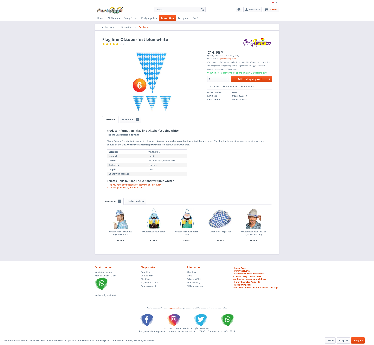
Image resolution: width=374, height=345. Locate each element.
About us (191, 272)
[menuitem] (180, 9)
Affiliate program (195, 286)
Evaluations (130, 119)
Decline (330, 340)
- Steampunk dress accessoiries (249, 273)
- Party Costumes (241, 270)
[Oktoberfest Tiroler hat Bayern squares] (120, 218)
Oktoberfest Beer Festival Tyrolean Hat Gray (253, 233)
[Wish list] (239, 9)
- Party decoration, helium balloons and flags (255, 287)
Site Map (145, 279)
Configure (358, 340)
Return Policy (193, 282)
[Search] (202, 9)
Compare (214, 86)
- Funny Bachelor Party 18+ (246, 282)
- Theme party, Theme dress (247, 276)
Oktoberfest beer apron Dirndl (187, 233)
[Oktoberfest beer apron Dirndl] (187, 218)
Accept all (343, 340)
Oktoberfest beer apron (153, 231)
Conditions (146, 272)
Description (110, 119)
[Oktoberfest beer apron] (153, 218)
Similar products (135, 201)
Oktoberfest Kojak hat (220, 231)
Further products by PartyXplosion (126, 187)
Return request (148, 286)
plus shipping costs (228, 58)
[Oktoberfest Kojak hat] (220, 218)
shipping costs (174, 308)
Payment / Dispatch (150, 282)
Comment (249, 86)
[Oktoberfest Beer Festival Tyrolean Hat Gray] (253, 218)
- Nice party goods (242, 284)
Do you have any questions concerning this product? (135, 184)
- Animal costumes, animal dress (249, 279)
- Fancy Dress (239, 268)
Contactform (147, 275)
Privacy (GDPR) (194, 279)
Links (189, 275)
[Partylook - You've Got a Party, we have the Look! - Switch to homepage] (110, 10)
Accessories (112, 201)
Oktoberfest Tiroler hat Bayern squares (120, 233)
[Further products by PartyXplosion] (257, 42)
